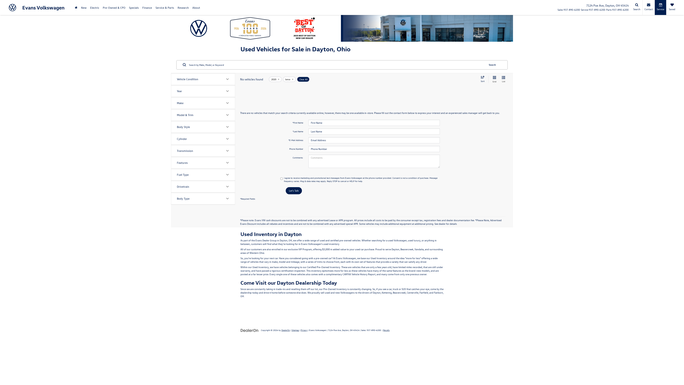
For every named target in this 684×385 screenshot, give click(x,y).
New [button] (84, 7)
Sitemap (295, 330)
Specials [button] (134, 7)
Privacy (304, 330)
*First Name (297, 122)
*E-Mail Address (295, 140)
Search (492, 64)
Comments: (298, 157)
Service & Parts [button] (165, 7)
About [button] (196, 7)
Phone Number (296, 148)
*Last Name (298, 131)
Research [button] (183, 7)
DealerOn (285, 330)
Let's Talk (294, 190)
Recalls (386, 330)
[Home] (76, 7)
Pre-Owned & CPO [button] (114, 7)
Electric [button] (94, 7)
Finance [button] (147, 7)
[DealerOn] (249, 330)
